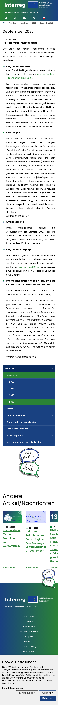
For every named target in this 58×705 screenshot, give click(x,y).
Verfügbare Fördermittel (19, 428)
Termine (29, 621)
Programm (29, 626)
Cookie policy (29, 646)
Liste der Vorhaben (16, 415)
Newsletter (12, 375)
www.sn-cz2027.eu (29, 267)
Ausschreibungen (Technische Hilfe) (24, 442)
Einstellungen (27, 692)
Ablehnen (47, 692)
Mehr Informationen (12, 688)
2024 (11, 388)
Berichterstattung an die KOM (21, 422)
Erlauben (47, 698)
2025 (11, 381)
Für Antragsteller (29, 631)
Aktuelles (9, 368)
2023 (11, 395)
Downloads (29, 651)
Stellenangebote (15, 435)
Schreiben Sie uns (34, 18)
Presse (10, 408)
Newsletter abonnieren (24, 18)
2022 (11, 402)
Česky (43, 18)
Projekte (29, 636)
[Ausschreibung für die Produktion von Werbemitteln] (12, 517)
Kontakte (29, 641)
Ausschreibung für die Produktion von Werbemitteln (12, 538)
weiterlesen (9, 567)
